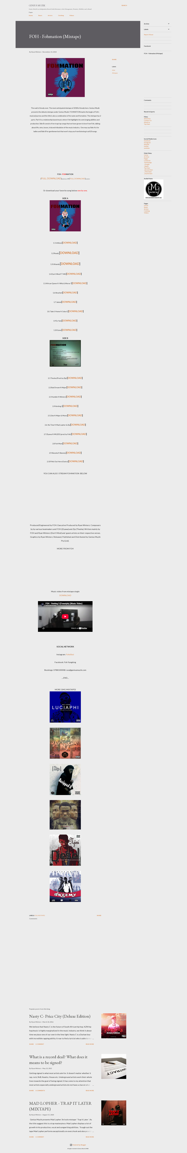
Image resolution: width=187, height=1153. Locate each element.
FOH (113, 70)
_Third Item (148, 172)
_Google (147, 164)
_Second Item (148, 170)
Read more (90, 1044)
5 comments (40, 1090)
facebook (147, 141)
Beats (40, 15)
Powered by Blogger (79, 1145)
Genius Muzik (37, 5)
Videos (71, 15)
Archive (146, 157)
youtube (147, 148)
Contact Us (148, 120)
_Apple (146, 166)
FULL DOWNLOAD (51, 178)
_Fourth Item (148, 173)
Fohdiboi (70, 654)
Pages (146, 159)
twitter (146, 146)
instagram (147, 142)
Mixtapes (115, 73)
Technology (148, 162)
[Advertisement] (65, 154)
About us (147, 122)
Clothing (61, 15)
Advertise (147, 118)
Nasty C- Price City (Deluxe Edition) (59, 1016)
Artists (50, 15)
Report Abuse (148, 34)
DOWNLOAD (70, 242)
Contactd (147, 160)
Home (31, 15)
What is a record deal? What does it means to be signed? (58, 1059)
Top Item (147, 124)
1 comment (39, 1044)
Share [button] (114, 59)
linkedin (146, 144)
